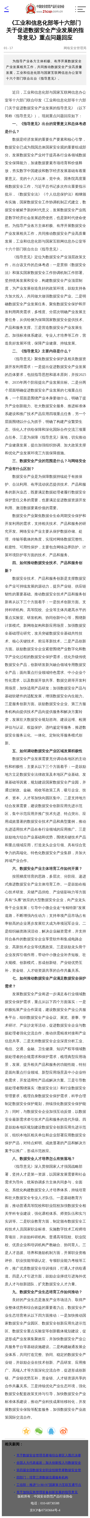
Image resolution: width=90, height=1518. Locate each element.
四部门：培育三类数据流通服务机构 (42, 1477)
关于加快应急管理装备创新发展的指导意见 (47, 1492)
